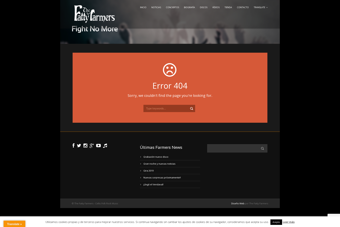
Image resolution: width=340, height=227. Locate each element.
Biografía (189, 7)
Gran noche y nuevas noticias (159, 163)
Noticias (156, 7)
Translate (259, 7)
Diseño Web (237, 203)
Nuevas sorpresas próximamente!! (162, 177)
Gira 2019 (148, 170)
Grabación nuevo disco (155, 156)
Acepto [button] (276, 222)
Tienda (228, 7)
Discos (203, 7)
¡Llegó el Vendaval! (153, 184)
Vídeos (216, 7)
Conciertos (172, 7)
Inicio (143, 7)
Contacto (243, 7)
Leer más (289, 222)
